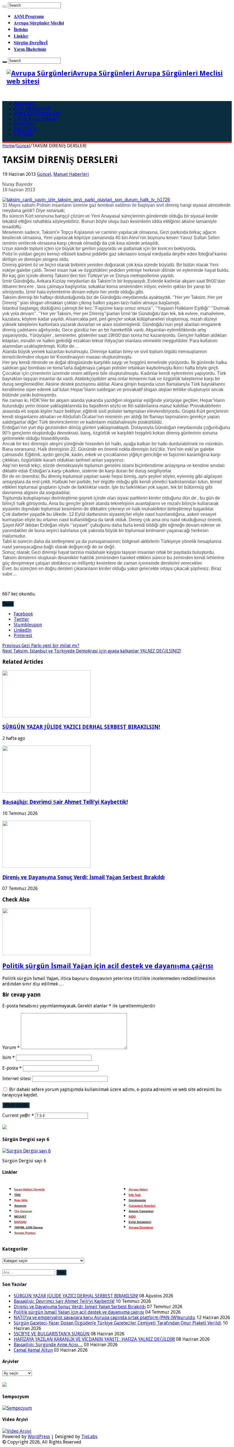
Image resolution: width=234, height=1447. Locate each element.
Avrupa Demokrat (141, 1227)
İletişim (21, 29)
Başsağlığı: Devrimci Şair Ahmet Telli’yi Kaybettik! (65, 802)
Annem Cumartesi (141, 1211)
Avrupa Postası (25, 1232)
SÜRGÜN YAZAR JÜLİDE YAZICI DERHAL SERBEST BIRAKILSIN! (81, 727)
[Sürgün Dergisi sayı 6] (26, 1151)
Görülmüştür (137, 1200)
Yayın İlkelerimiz (30, 49)
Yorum (11, 1047)
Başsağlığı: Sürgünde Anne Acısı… (48, 1344)
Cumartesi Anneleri (142, 1205)
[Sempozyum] (17, 1408)
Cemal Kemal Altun (33, 1350)
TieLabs (89, 1436)
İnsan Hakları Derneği (29, 1189)
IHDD (132, 1216)
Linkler (21, 36)
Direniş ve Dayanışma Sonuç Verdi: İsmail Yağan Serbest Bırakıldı (83, 877)
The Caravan (23, 1211)
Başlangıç (24, 103)
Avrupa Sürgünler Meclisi (39, 22)
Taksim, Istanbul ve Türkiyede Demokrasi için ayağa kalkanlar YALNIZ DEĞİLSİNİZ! (91, 651)
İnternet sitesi (16, 1078)
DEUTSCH (25, 129)
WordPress (39, 1436)
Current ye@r (18, 1115)
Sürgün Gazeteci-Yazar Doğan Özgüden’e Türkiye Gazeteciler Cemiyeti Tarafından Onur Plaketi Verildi (117, 1323)
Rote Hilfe (21, 1200)
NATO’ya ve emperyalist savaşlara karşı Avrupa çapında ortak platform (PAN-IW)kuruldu (104, 1317)
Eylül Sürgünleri (140, 1221)
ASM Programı (29, 16)
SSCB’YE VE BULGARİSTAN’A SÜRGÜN (52, 1334)
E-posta (12, 1068)
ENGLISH (24, 124)
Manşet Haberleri (71, 174)
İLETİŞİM (23, 134)
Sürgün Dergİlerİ (31, 42)
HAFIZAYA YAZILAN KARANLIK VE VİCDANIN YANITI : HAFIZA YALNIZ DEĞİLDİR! (94, 1339)
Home (8, 145)
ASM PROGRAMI (32, 108)
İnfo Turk (135, 1194)
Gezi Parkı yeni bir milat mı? (40, 645)
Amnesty (20, 1205)
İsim (8, 1057)
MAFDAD (20, 1221)
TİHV (17, 1194)
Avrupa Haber (138, 1189)
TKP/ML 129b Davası (28, 1227)
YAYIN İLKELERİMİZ (35, 118)
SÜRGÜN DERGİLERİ (37, 113)
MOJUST (20, 1216)
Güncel (23, 145)
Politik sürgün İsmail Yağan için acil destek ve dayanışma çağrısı (107, 966)
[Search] (4, 6)
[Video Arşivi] (16, 1431)
